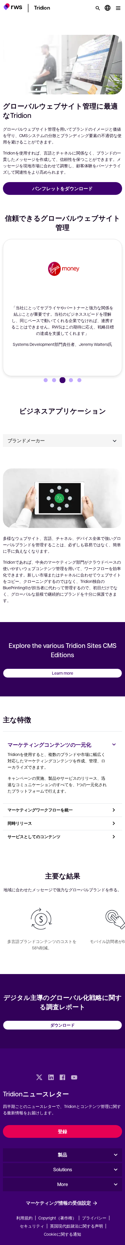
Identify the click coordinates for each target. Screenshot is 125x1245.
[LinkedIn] (51, 1078)
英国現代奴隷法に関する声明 (76, 1225)
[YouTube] (74, 1078)
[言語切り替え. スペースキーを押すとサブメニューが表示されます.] (107, 8)
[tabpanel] (62, 534)
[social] (86, 1078)
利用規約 (24, 1217)
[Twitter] (39, 1078)
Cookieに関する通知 (62, 1234)
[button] (12, 7)
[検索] (98, 8)
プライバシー (94, 1217)
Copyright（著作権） (57, 1217)
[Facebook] (62, 1078)
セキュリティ (32, 1225)
